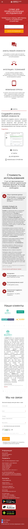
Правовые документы (7, 454)
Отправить (6, 438)
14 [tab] (9, 392)
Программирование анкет (15, 282)
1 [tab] (4, 325)
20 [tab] (20, 392)
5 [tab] (12, 325)
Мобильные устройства (15, 159)
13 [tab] (7, 392)
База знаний (5, 453)
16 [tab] (13, 392)
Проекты (15, 150)
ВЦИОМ (6, 386)
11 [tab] (23, 325)
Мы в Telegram (6, 520)
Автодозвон (15, 156)
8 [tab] (18, 325)
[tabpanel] (7, 317)
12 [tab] (24, 391)
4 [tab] (10, 325)
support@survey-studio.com (8, 487)
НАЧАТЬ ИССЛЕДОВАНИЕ (14, 31)
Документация (5, 455)
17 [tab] (15, 392)
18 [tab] (17, 392)
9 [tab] (20, 325)
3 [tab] (8, 325)
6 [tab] (14, 325)
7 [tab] (16, 325)
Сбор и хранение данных (15, 195)
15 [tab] (11, 392)
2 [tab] (6, 325)
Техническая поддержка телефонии (14, 290)
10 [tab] (21, 325)
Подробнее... (5, 129)
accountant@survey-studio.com (9, 491)
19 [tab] (19, 392)
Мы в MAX (5, 522)
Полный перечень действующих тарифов (11, 269)
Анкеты (15, 109)
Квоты (15, 153)
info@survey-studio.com (7, 484)
